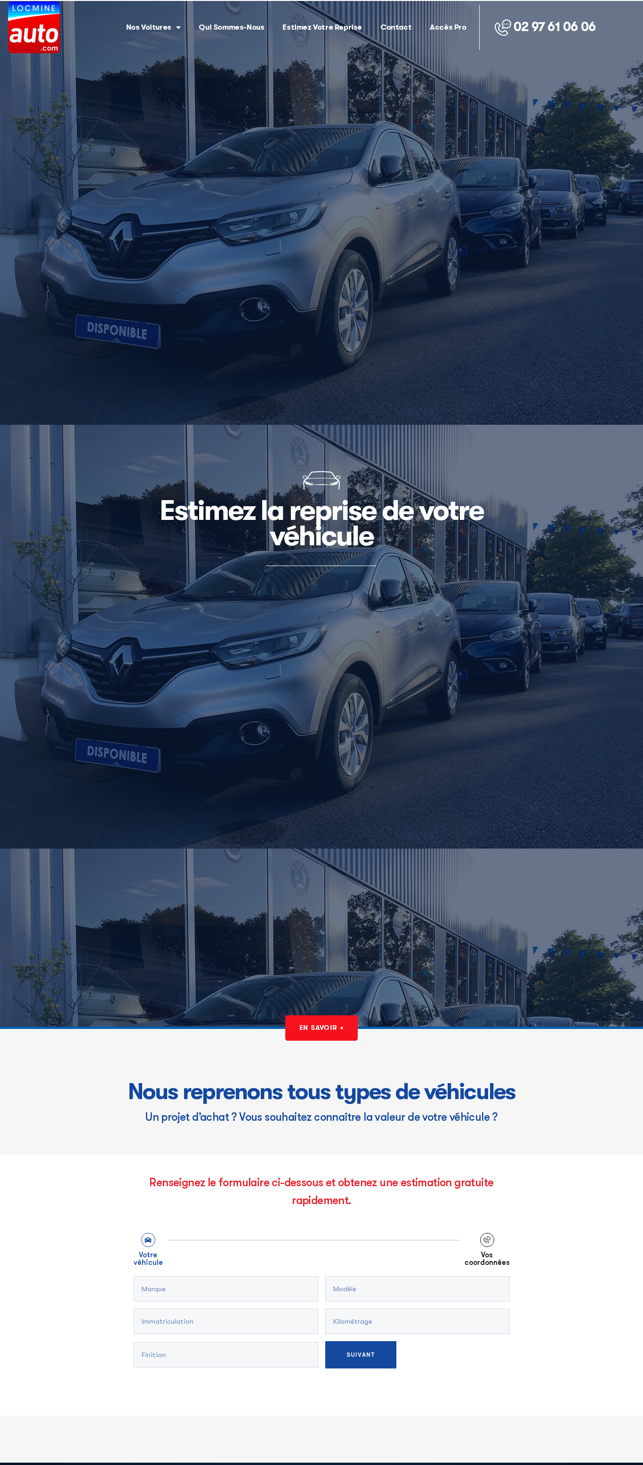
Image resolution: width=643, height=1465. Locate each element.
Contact (395, 27)
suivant (360, 1354)
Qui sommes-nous (231, 27)
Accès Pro (448, 27)
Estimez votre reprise (322, 27)
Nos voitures (148, 27)
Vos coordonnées (487, 1259)
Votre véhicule (148, 1259)
